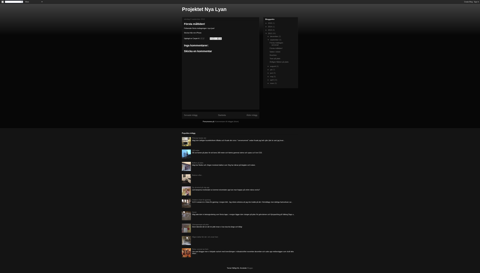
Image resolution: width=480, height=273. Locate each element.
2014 (270, 27)
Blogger (250, 268)
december (274, 36)
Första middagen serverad (276, 44)
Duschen (273, 55)
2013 (270, 30)
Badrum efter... (197, 175)
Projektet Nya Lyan (204, 9)
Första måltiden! (276, 48)
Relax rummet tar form (200, 249)
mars (272, 83)
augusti (273, 66)
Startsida (222, 115)
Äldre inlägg (251, 115)
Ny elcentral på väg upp (200, 187)
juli (271, 70)
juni (271, 73)
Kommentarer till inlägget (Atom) (227, 121)
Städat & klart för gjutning (201, 200)
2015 (270, 23)
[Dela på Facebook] (218, 38)
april (272, 80)
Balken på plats (197, 163)
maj (272, 77)
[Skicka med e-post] (211, 38)
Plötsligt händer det (199, 138)
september (274, 40)
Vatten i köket (275, 52)
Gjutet (194, 212)
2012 (270, 33)
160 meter (195, 150)
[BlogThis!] (213, 38)
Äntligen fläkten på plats (279, 62)
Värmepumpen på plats (200, 225)
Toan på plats (275, 59)
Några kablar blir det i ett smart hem (205, 237)
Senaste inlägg (190, 115)
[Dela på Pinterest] (220, 38)
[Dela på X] (215, 38)
